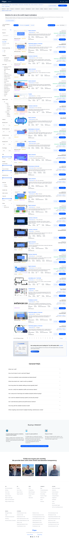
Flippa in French (19, 492)
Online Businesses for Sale (21, 512)
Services (37, 8)
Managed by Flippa (8, 512)
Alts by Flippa (42, 493)
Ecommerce (17, 8)
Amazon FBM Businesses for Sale (38, 518)
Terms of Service (30, 534)
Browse (18, 488)
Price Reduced (56, 8)
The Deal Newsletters (44, 490)
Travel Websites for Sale (21, 526)
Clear (10, 29)
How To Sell (7, 492)
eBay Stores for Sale (51, 520)
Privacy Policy (39, 534)
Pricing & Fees (31, 490)
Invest (53, 501)
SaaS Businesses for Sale (37, 520)
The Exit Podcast (43, 492)
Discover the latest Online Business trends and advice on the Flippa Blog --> (34, 446)
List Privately (7, 493)
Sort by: (57, 25)
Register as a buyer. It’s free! (6, 10)
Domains (11, 8)
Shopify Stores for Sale (21, 516)
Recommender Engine (56, 505)
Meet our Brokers (5, 4)
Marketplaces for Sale (52, 514)
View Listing (62, 39)
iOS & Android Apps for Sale (53, 512)
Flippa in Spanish (20, 493)
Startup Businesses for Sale (53, 526)
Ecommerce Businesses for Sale (38, 514)
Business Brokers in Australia (10, 520)
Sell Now (62, 5)
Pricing (32, 4)
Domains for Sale (20, 514)
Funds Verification (55, 492)
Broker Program (31, 493)
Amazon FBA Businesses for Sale (22, 518)
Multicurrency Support (56, 488)
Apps (7, 8)
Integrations (54, 497)
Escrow (53, 503)
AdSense (41, 8)
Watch (56, 39)
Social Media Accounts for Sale (53, 524)
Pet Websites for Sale (36, 526)
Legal (6, 514)
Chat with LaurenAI (35, 351)
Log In (63, 1)
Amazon (45, 8)
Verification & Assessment (9, 516)
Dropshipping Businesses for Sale (39, 516)
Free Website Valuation (10, 20)
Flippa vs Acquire (8, 495)
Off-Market (54, 499)
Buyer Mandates (15, 4)
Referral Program (32, 492)
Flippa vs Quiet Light (8, 497)
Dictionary (42, 501)
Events (3, 6)
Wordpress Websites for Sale (53, 522)
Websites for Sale (36, 512)
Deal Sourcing (21, 4)
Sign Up (66, 1)
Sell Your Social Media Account (57, 507)
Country (50, 8)
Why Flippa (26, 4)
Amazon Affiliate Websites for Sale (23, 520)
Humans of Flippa (43, 495)
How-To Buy (19, 490)
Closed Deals (7, 6)
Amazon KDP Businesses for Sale (54, 518)
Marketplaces (28, 8)
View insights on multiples (61, 34)
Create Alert (52, 25)
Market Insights (55, 493)
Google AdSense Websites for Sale (54, 516)
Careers (30, 495)
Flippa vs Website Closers (9, 501)
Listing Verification (55, 495)
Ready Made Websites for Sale (22, 524)
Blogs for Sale (19, 522)
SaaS (33, 8)
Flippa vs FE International (9, 499)
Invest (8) (4, 44)
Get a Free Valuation (52, 5)
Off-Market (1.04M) (5, 43)
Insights (10, 4)
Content (22, 8)
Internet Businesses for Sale (38, 524)
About (30, 488)
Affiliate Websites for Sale (37, 522)
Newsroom (42, 497)
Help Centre (31, 497)
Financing (7, 518)
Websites (3, 8)
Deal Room (54, 490)
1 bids (60, 93)
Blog (29, 4)
